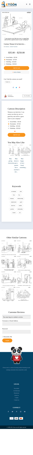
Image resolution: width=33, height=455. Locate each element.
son (20, 212)
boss (14, 195)
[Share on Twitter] (16, 87)
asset (21, 191)
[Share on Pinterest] (19, 87)
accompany (13, 191)
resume (14, 212)
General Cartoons (13, 46)
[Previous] (4, 26)
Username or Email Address (10, 321)
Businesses (16, 393)
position (12, 209)
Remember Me (7, 336)
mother (20, 205)
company (12, 198)
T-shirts (16, 397)
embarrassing (20, 198)
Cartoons (7, 46)
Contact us (7, 81)
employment (13, 202)
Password (5, 328)
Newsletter (16, 388)
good (21, 202)
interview (13, 205)
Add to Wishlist (17, 72)
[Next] (28, 26)
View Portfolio (27, 95)
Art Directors (16, 390)
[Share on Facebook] (13, 87)
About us (16, 395)
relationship (20, 209)
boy (19, 195)
